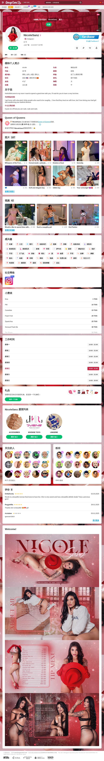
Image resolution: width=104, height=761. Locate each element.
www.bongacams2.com (20, 752)
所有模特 (4, 7)
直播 (39, 7)
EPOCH (45, 752)
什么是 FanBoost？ (92, 41)
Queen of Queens (44, 122)
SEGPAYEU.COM (52, 752)
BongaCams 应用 (48, 7)
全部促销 (25, 7)
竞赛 (32, 7)
